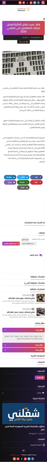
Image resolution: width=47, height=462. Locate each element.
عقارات (39, 377)
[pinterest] (23, 2)
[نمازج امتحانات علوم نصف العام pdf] (41, 298)
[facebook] (38, 2)
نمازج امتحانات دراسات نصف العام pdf (21, 312)
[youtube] (31, 2)
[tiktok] (27, 2)
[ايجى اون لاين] (23, 9)
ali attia (41, 433)
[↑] (23, 450)
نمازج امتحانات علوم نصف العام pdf (22, 298)
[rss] (20, 2)
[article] (23, 200)
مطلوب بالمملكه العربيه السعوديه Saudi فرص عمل (25, 427)
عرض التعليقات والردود (10, 243)
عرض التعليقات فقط (28, 243)
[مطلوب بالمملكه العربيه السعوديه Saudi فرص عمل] (23, 413)
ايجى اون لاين (14, 455)
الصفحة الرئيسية (36, 445)
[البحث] (4, 2)
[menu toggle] (43, 2)
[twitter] (34, 2)
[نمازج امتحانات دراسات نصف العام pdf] (41, 312)
